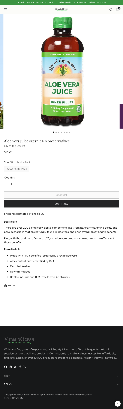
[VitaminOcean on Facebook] (6, 367)
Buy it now (61, 204)
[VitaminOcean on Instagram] (10, 367)
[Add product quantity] (16, 184)
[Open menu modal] (6, 10)
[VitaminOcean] (61, 9)
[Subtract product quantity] (7, 184)
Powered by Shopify (13, 397)
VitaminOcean (29, 394)
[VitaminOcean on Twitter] (25, 367)
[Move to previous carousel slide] (109, 303)
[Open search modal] (111, 10)
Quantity (9, 177)
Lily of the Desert (14, 146)
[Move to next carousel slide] (116, 303)
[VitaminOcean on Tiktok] (20, 367)
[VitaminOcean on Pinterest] (15, 367)
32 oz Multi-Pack (17, 169)
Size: (17, 162)
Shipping (9, 213)
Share (11, 285)
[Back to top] (118, 404)
